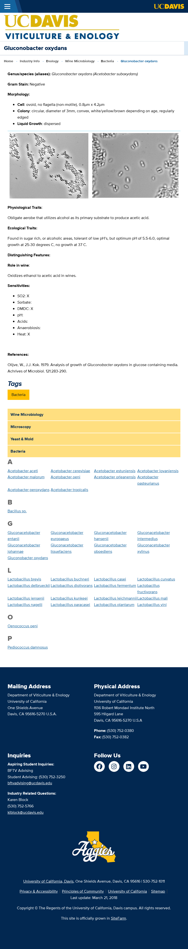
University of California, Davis (48, 881)
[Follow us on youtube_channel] (143, 766)
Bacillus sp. (17, 511)
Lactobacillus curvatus (156, 579)
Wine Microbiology (79, 61)
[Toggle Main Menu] (7, 6)
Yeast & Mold (22, 439)
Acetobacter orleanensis (115, 477)
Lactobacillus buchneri (70, 579)
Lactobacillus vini (152, 604)
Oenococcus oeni (23, 626)
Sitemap (158, 891)
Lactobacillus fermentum (115, 585)
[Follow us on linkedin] (128, 766)
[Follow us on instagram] (114, 766)
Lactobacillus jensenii (26, 598)
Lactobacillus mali (152, 598)
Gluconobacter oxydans (28, 558)
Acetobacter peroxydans (28, 490)
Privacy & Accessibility (39, 891)
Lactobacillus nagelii (25, 604)
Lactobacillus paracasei (70, 604)
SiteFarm (118, 918)
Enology (52, 61)
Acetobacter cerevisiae (70, 471)
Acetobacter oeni (65, 477)
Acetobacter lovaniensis (157, 471)
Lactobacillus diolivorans (72, 585)
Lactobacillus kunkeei (69, 598)
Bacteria (107, 61)
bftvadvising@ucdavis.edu (30, 783)
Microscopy (21, 427)
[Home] (61, 26)
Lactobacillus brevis (24, 579)
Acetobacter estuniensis (114, 471)
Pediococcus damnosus (28, 647)
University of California (127, 891)
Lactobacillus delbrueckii (29, 585)
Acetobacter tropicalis (69, 490)
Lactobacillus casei (110, 579)
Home (8, 61)
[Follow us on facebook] (99, 766)
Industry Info (30, 61)
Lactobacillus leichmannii (115, 598)
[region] (94, 168)
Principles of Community (83, 891)
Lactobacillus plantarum (114, 604)
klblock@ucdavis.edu (26, 812)
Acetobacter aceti (23, 471)
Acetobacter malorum (26, 477)
